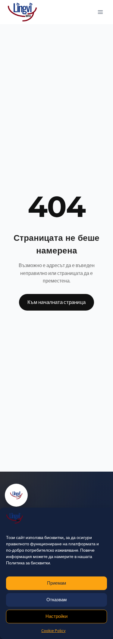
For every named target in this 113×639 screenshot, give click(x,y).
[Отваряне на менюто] (100, 12)
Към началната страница (56, 302)
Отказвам (56, 599)
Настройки (56, 616)
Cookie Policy (53, 630)
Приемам (56, 583)
